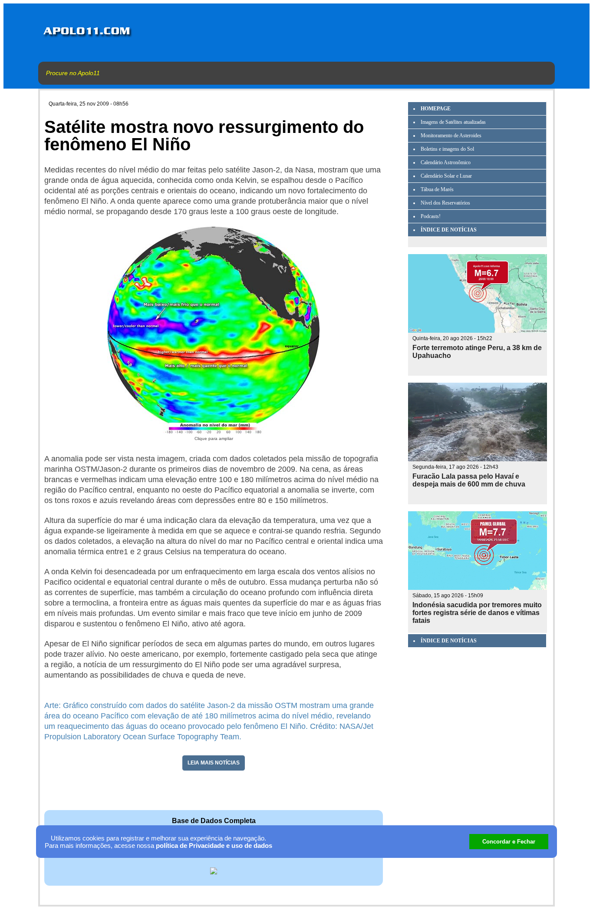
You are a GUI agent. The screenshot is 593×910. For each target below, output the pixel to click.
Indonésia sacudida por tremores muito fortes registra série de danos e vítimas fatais (477, 612)
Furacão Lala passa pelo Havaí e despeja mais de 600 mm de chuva (468, 480)
